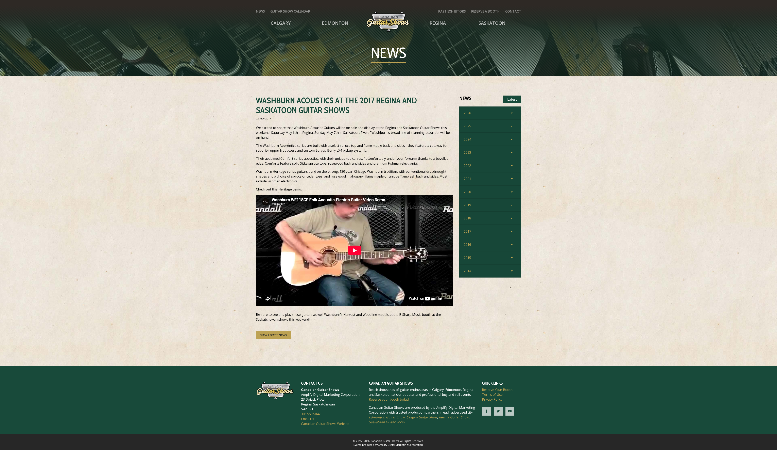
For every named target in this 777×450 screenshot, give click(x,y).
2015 (467, 257)
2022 (467, 165)
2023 (467, 152)
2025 (467, 126)
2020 (467, 192)
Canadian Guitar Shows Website (325, 423)
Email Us (307, 419)
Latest (512, 99)
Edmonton (335, 23)
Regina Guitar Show (454, 417)
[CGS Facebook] (486, 411)
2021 (467, 179)
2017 (467, 231)
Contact (513, 11)
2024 (467, 139)
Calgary (281, 23)
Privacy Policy (492, 399)
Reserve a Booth (485, 11)
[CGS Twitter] (498, 411)
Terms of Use (492, 394)
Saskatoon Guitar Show (386, 422)
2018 (467, 218)
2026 (467, 113)
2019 (467, 205)
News (260, 11)
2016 (467, 244)
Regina (438, 23)
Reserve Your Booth (497, 389)
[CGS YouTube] (509, 411)
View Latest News (273, 335)
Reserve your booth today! (389, 399)
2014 (467, 271)
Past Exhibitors (452, 11)
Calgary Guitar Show (421, 417)
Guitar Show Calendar (290, 11)
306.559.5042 (311, 414)
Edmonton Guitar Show (387, 417)
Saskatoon (492, 23)
